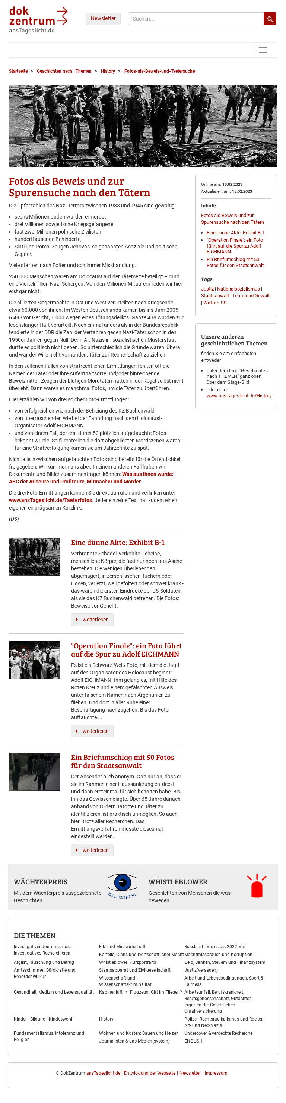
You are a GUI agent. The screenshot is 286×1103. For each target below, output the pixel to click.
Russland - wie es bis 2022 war (215, 946)
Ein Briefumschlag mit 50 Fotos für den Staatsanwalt (235, 262)
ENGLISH (193, 1041)
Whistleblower (178, 881)
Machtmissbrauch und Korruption (218, 954)
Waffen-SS (215, 302)
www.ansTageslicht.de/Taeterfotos (50, 500)
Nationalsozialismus (238, 289)
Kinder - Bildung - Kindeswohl (43, 1019)
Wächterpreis (40, 881)
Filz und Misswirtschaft (122, 946)
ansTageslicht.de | (104, 1073)
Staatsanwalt (215, 295)
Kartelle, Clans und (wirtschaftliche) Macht (141, 954)
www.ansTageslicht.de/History (239, 395)
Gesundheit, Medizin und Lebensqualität (54, 992)
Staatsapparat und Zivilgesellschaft (135, 970)
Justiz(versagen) (201, 970)
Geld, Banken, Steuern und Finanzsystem (225, 962)
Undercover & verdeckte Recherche (218, 1033)
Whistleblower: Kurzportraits (127, 962)
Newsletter (103, 18)
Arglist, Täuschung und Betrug (44, 962)
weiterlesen (96, 620)
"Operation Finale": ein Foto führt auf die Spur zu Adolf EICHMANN (235, 245)
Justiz (207, 289)
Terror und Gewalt (251, 295)
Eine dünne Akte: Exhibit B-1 (236, 232)
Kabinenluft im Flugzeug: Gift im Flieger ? (140, 992)
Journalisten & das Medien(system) (134, 1041)
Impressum (216, 1073)
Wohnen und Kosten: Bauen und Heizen (139, 1033)
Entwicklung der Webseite (149, 1073)
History (106, 1019)
